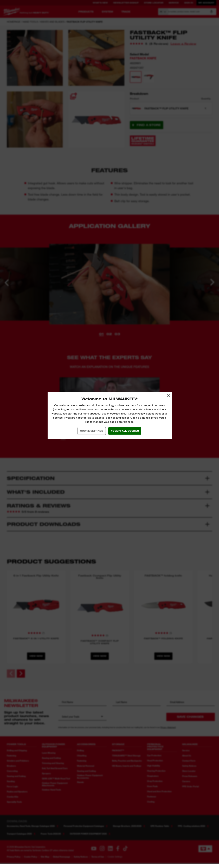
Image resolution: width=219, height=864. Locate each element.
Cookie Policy (136, 413)
